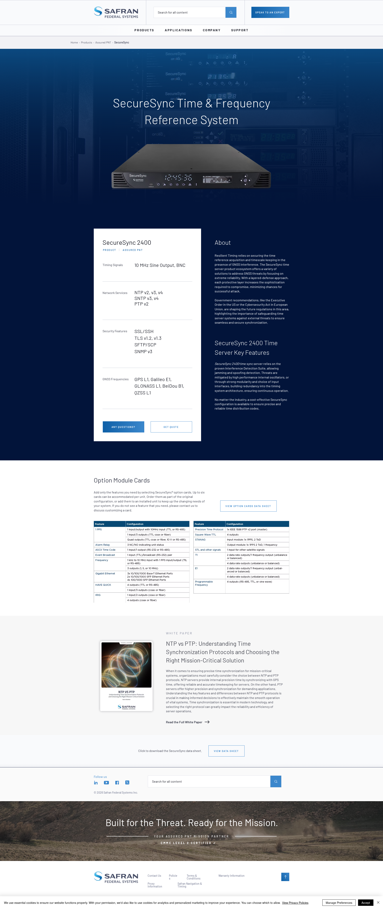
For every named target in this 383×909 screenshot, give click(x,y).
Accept (365, 903)
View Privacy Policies (295, 903)
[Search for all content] (230, 12)
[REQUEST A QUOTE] (285, 877)
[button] (144, 30)
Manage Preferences (339, 903)
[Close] (378, 902)
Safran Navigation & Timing (190, 885)
